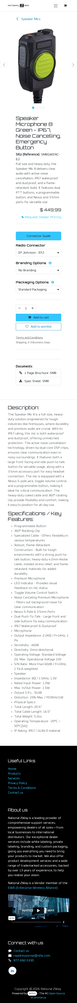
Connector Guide (38, 236)
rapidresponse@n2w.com (32, 955)
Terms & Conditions (22, 787)
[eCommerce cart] (65, 6)
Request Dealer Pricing (43, 217)
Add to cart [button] (41, 317)
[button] (4, 64)
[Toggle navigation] (56, 6)
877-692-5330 (24, 960)
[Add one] (32, 308)
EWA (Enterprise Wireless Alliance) (33, 887)
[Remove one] (19, 308)
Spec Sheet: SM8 (36, 381)
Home (12, 768)
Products (14, 773)
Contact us (15, 792)
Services (14, 778)
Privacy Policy (17, 783)
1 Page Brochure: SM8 (40, 373)
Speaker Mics (30, 19)
